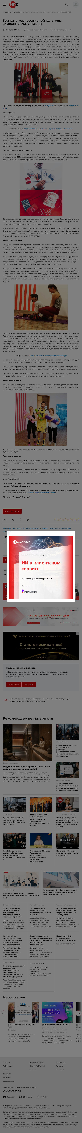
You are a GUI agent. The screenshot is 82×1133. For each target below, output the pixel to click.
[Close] (73, 532)
